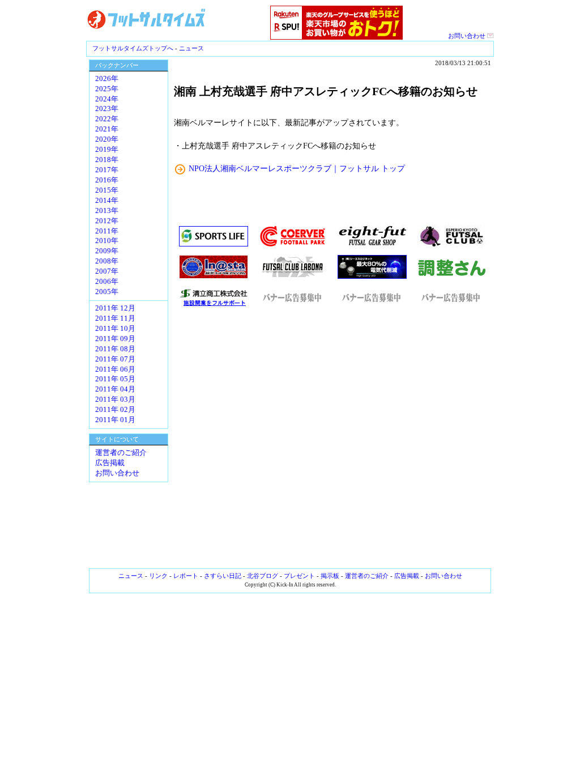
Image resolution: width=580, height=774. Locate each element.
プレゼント (299, 575)
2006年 (106, 282)
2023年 (106, 109)
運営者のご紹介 (121, 453)
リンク (158, 575)
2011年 (106, 231)
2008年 (106, 261)
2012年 (106, 221)
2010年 (106, 241)
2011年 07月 (115, 359)
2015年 (106, 190)
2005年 (106, 292)
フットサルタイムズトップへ (132, 48)
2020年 (106, 139)
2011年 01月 (115, 420)
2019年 (106, 150)
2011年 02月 (115, 410)
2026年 (106, 79)
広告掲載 (110, 463)
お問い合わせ (467, 35)
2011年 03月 (115, 399)
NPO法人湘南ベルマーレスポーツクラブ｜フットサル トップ (297, 168)
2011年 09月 (115, 339)
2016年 (106, 180)
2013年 (106, 211)
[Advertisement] (332, 438)
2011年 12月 (115, 308)
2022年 (106, 119)
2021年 (106, 129)
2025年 (106, 89)
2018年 (106, 160)
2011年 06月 (115, 369)
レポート (185, 575)
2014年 (106, 201)
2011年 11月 (115, 318)
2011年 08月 (115, 349)
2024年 (106, 99)
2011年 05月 (115, 379)
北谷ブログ (262, 575)
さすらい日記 (222, 575)
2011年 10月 (115, 329)
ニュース (191, 48)
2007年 (106, 271)
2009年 (106, 251)
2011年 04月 (115, 389)
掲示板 (330, 575)
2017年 (106, 170)
